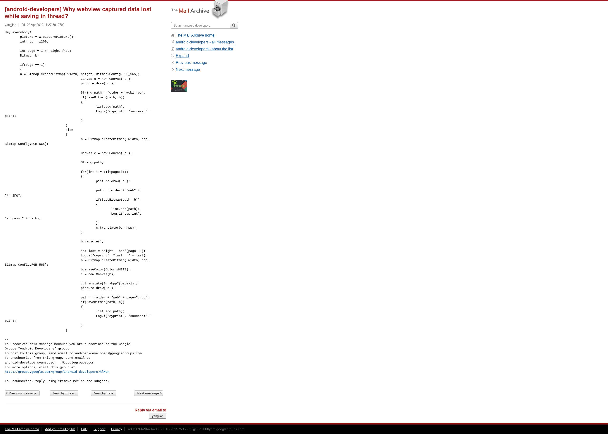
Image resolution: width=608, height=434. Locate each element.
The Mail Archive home (195, 35)
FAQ (84, 429)
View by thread (64, 393)
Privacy (116, 429)
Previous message (23, 393)
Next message (148, 393)
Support (99, 429)
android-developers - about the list (204, 49)
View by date (103, 393)
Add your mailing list (60, 429)
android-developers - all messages (205, 42)
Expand (182, 56)
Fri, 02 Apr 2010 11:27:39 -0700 (42, 25)
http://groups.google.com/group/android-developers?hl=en (57, 372)
